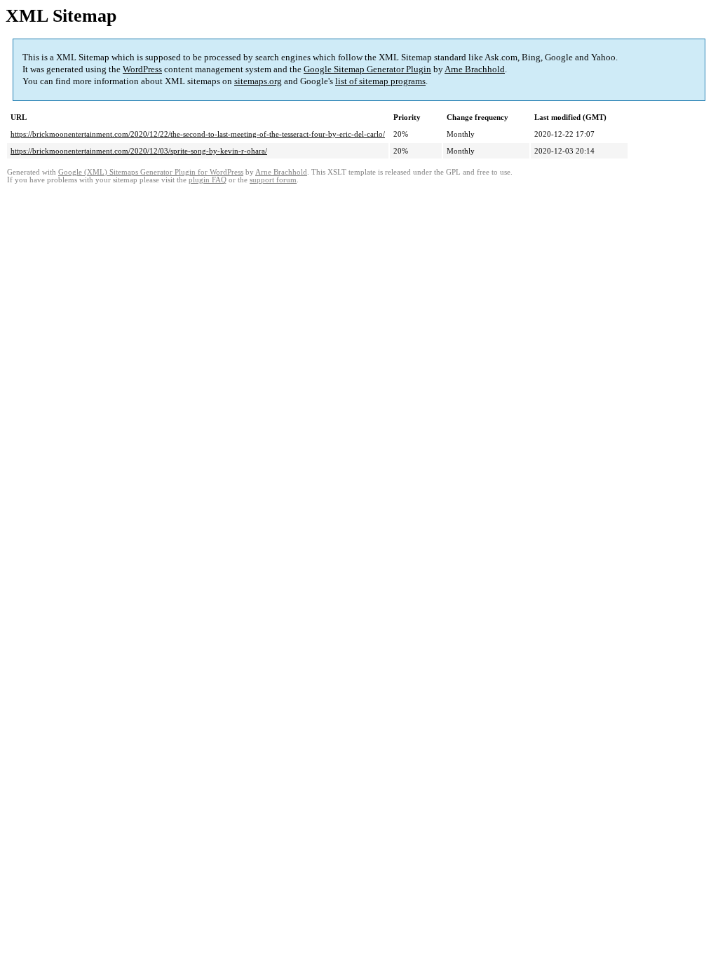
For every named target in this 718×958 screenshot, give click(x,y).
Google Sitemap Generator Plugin (367, 69)
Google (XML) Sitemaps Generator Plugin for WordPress (150, 172)
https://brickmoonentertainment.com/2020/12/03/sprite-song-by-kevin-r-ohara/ (139, 151)
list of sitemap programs (380, 81)
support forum (273, 180)
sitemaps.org (258, 81)
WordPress (142, 69)
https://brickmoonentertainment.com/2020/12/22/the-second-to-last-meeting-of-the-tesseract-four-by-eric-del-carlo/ (198, 134)
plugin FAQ (207, 180)
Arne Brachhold (475, 69)
